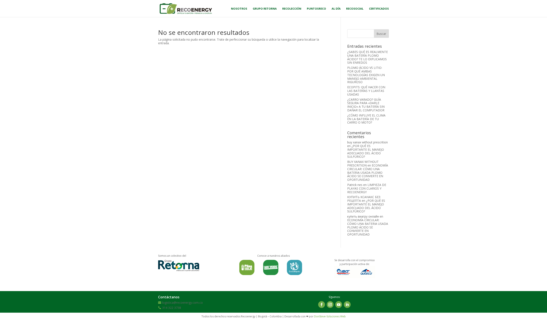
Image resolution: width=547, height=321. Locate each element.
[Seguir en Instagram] (330, 304)
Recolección (291, 8)
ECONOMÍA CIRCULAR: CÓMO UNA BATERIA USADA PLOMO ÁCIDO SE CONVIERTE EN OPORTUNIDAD (367, 172)
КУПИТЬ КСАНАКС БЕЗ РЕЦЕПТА (363, 199)
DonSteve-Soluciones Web (330, 316)
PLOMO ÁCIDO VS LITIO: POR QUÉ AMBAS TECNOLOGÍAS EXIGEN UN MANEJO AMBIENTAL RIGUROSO (366, 75)
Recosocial (354, 8)
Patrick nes (354, 185)
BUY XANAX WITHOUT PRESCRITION (363, 163)
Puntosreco (316, 8)
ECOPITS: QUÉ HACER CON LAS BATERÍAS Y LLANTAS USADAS (366, 90)
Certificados (379, 8)
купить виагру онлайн (363, 216)
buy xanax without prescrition (367, 142)
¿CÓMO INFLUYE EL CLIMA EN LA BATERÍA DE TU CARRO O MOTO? (366, 119)
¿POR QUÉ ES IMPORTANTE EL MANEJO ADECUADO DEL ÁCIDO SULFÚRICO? (365, 151)
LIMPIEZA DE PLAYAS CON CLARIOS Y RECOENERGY (366, 188)
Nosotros (239, 8)
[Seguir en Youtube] (338, 304)
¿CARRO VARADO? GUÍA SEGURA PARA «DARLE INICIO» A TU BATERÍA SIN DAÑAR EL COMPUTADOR (366, 104)
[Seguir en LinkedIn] (347, 304)
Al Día (336, 8)
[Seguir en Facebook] (321, 304)
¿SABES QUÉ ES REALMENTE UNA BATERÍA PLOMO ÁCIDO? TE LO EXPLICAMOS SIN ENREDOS (367, 57)
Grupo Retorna (265, 8)
